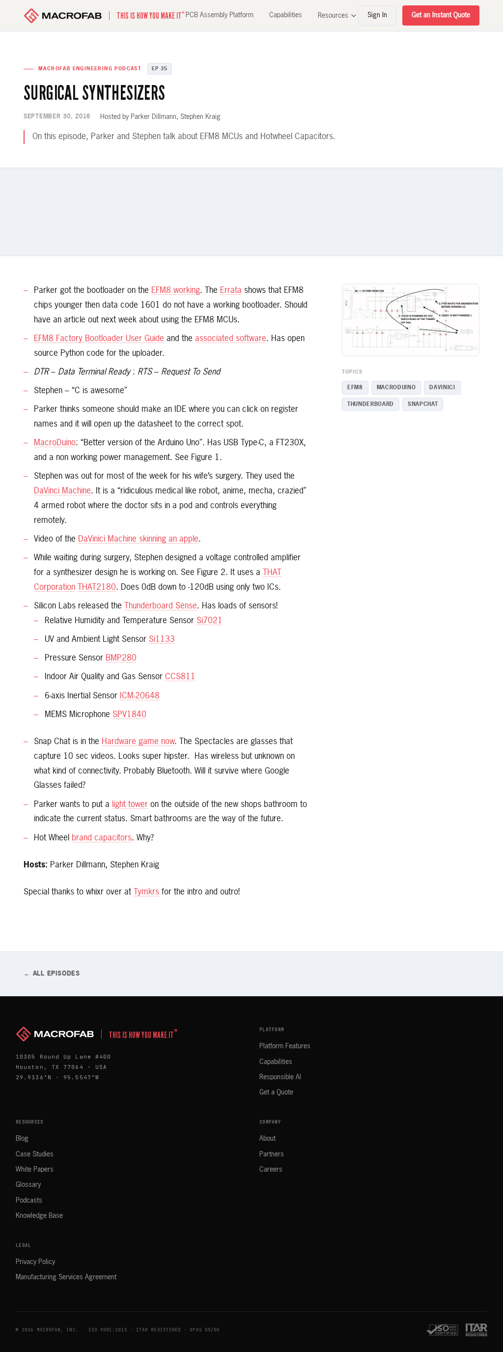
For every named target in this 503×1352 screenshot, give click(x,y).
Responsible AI (280, 1077)
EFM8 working (175, 291)
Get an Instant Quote (441, 15)
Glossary (28, 1184)
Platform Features (284, 1046)
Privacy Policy (35, 1262)
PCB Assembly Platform (219, 15)
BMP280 (121, 658)
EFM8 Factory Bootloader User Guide (99, 339)
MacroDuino (55, 443)
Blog (22, 1138)
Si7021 (209, 621)
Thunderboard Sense (160, 606)
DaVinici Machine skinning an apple (138, 539)
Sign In (377, 15)
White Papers (35, 1169)
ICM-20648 (140, 696)
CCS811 (180, 677)
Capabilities (285, 15)
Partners (271, 1154)
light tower (130, 805)
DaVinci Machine (62, 491)
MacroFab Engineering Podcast (89, 68)
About (267, 1138)
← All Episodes (52, 974)
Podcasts (29, 1200)
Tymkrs (146, 892)
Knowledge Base (39, 1215)
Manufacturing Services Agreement (66, 1277)
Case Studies (35, 1154)
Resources (333, 15)
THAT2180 (97, 587)
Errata (231, 291)
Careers (270, 1169)
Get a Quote (276, 1092)
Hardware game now (138, 742)
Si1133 (162, 639)
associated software (230, 339)
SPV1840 (129, 715)
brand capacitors (102, 838)
